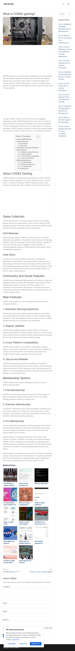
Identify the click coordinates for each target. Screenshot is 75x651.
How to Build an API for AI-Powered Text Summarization (65, 39)
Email (5, 611)
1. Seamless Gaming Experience (29, 152)
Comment (7, 587)
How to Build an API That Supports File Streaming (64, 120)
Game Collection (22, 141)
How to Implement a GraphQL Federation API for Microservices (64, 27)
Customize (12, 643)
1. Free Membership (25, 162)
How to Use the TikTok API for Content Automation (63, 86)
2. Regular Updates (26, 154)
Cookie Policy (16, 639)
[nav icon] (68, 4)
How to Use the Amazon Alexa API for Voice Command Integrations (64, 131)
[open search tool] (63, 4)
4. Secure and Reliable (27, 158)
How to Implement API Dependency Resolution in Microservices (64, 109)
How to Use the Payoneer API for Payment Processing (64, 64)
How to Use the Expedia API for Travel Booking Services (63, 98)
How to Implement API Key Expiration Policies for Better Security (64, 75)
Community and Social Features (27, 148)
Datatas (9, 4)
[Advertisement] (27, 61)
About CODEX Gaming (24, 139)
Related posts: (24, 168)
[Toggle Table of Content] (37, 136)
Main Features (22, 150)
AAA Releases (24, 143)
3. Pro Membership (25, 166)
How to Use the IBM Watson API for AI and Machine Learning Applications (65, 51)
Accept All (36, 643)
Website (6, 619)
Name (5, 603)
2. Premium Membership (27, 164)
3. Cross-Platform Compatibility (29, 156)
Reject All (23, 643)
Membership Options (24, 160)
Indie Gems (23, 145)
